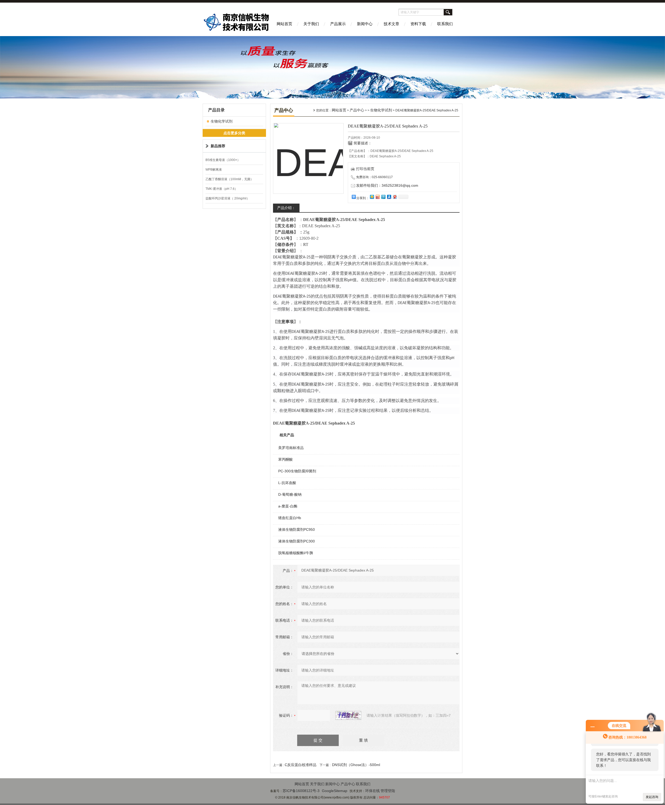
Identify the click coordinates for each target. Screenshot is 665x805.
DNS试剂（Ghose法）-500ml (356, 765)
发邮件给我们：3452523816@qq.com (387, 185)
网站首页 (284, 24)
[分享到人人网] (389, 196)
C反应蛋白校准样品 (300, 765)
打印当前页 (365, 169)
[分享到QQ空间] (372, 196)
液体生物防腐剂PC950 (296, 529)
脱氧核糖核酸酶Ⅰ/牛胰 (295, 553)
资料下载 (418, 24)
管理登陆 (388, 791)
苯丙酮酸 (285, 459)
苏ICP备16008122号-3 (301, 791)
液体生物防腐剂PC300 (296, 541)
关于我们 (311, 24)
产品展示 (338, 24)
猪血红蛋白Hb (289, 518)
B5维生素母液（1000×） (222, 160)
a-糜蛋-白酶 (287, 506)
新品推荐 (218, 146)
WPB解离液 (213, 169)
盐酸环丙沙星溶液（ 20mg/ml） (227, 198)
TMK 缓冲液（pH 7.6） (221, 189)
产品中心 (357, 110)
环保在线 (372, 791)
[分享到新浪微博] (377, 196)
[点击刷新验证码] (348, 715)
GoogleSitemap (334, 791)
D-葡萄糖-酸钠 (290, 494)
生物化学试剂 (221, 121)
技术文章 (391, 24)
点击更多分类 (234, 133)
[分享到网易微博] (394, 196)
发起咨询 (652, 797)
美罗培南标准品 (291, 448)
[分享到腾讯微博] (383, 196)
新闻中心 (365, 24)
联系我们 (445, 24)
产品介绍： (286, 208)
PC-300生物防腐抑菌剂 (297, 471)
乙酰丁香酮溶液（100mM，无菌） (229, 179)
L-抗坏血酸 (287, 483)
